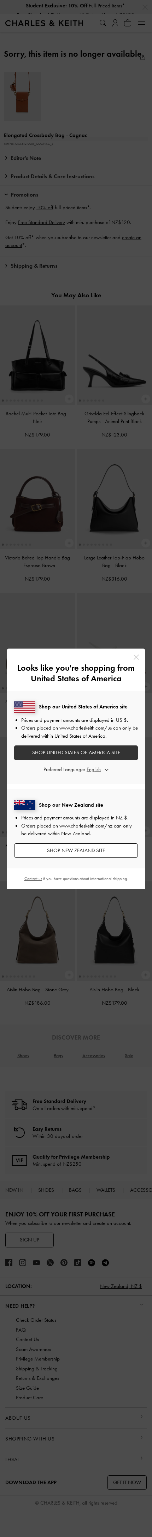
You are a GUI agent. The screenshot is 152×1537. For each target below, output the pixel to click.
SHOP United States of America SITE (76, 752)
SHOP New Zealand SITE (76, 850)
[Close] (136, 657)
